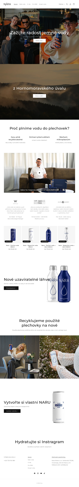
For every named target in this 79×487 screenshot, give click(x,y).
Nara (41, 483)
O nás (29, 462)
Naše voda (31, 460)
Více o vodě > (39, 96)
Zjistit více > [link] (39, 40)
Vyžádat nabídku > (12, 411)
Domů (29, 457)
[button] (67, 4)
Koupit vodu (31, 468)
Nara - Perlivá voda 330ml (12, 246)
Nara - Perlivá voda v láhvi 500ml (49, 246)
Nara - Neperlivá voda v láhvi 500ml (66, 246)
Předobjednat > (11, 288)
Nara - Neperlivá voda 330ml (30, 246)
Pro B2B (30, 465)
